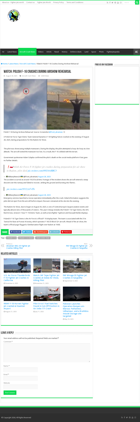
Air (3, 52)
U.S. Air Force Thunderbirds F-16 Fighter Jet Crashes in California (17, 278)
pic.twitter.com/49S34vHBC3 (42, 170)
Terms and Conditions (74, 2)
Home (5, 64)
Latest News (12, 52)
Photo (101, 52)
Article (48, 52)
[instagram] (121, 2)
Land (86, 52)
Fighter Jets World (44, 2)
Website (7, 383)
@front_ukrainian (55, 132)
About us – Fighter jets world (13, 2)
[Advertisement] (87, 26)
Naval (56, 52)
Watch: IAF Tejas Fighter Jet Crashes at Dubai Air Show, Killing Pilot (46, 278)
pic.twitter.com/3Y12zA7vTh (21, 189)
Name (7, 366)
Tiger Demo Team (43, 238)
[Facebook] (110, 2)
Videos (40, 52)
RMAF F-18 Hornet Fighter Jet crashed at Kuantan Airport (16, 306)
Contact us (30, 2)
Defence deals (75, 52)
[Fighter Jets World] (14, 15)
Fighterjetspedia (113, 52)
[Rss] (108, 2)
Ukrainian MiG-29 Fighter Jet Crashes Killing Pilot (18, 246)
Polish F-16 (11, 238)
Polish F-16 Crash (26, 238)
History (64, 52)
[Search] (137, 2)
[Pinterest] (115, 2)
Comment (8, 342)
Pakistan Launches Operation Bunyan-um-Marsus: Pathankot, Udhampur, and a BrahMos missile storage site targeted (75, 310)
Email (6, 374)
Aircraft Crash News (27, 52)
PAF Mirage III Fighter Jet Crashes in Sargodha (76, 246)
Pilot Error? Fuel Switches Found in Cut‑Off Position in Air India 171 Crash (46, 306)
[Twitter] (112, 2)
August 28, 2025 (44, 177)
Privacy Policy (58, 2)
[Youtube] (118, 2)
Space (93, 52)
